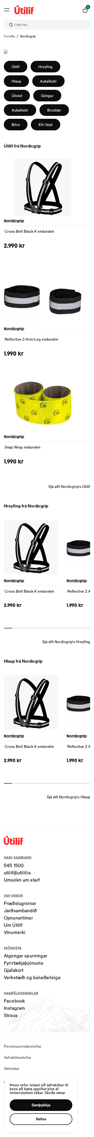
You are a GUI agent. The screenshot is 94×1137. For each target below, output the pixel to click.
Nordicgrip (28, 36)
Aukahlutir (48, 81)
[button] (7, 10)
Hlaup (16, 81)
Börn (16, 124)
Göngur (47, 95)
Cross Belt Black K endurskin (29, 231)
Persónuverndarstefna (22, 1046)
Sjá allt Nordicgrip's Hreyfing (66, 641)
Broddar (54, 110)
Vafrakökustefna (17, 1057)
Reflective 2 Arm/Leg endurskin (31, 339)
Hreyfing (45, 66)
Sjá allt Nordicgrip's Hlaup (68, 796)
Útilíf (16, 66)
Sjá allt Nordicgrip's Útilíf (69, 486)
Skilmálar (12, 1068)
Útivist (17, 95)
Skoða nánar (55, 1092)
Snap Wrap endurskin (22, 447)
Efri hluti (46, 124)
